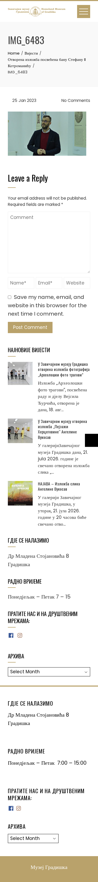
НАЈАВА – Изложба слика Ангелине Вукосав (59, 486)
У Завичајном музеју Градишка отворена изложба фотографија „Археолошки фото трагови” (64, 369)
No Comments (75, 100)
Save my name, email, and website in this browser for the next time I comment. (47, 305)
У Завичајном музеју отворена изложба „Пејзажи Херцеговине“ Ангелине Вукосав (62, 429)
